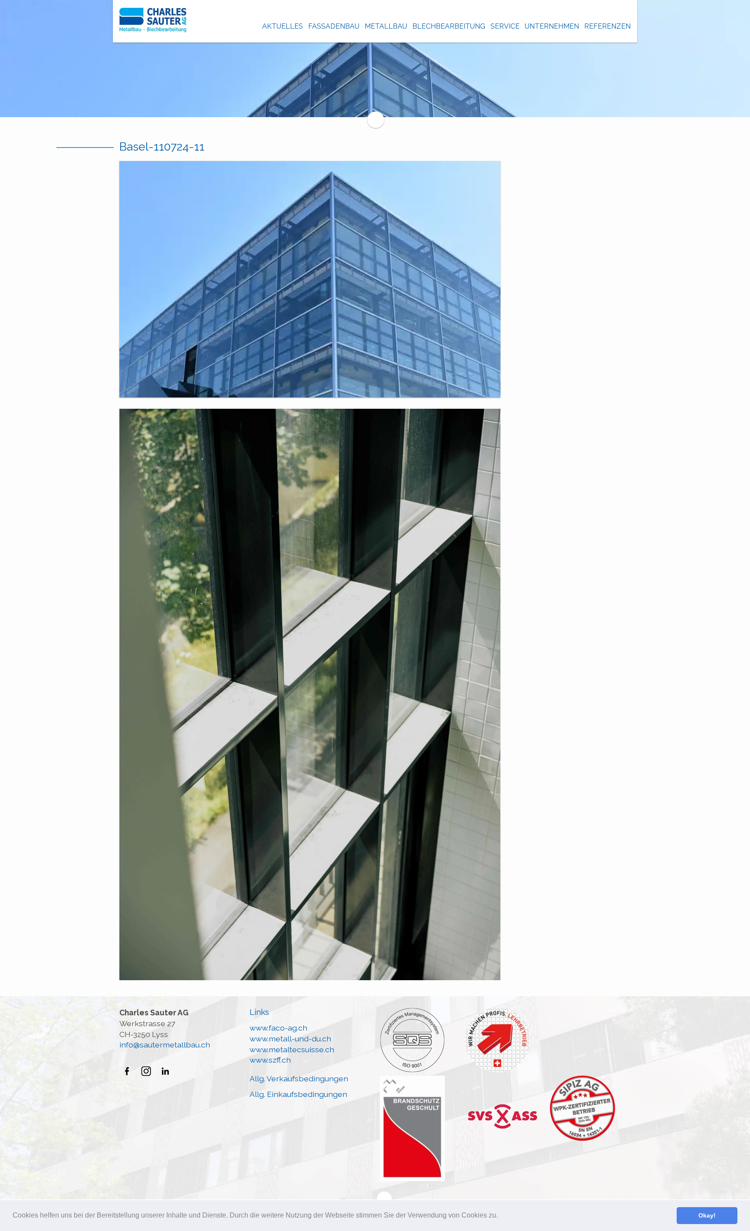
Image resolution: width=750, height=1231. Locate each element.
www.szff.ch (270, 1059)
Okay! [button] (707, 1215)
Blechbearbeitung (448, 26)
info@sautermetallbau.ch (164, 1044)
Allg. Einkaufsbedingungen (298, 1094)
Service (505, 26)
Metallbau (386, 26)
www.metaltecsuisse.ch (292, 1049)
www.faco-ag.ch (278, 1027)
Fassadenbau (333, 26)
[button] (501, 1216)
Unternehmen (552, 26)
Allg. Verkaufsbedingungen (299, 1078)
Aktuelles (282, 26)
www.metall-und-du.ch (290, 1038)
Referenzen (607, 26)
